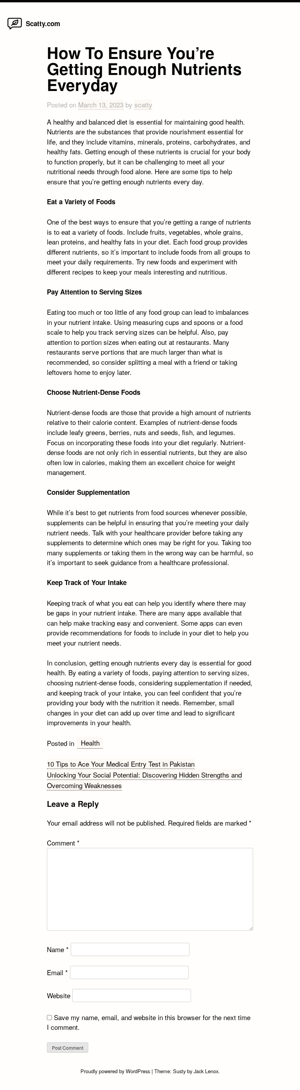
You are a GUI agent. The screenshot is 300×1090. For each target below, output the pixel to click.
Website (58, 995)
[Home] (15, 29)
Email (57, 972)
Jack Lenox (206, 1071)
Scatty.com (43, 23)
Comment (63, 842)
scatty (143, 104)
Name (58, 949)
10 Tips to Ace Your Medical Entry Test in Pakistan (121, 764)
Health (90, 742)
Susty (179, 1071)
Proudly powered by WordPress (116, 1071)
